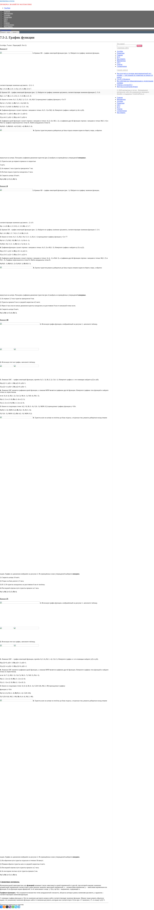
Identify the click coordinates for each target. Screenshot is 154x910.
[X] (7, 907)
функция (22, 909)
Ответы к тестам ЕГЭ (124, 85)
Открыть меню (5, 30)
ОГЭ (6, 19)
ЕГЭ (5, 21)
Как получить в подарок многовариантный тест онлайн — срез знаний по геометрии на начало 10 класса (135, 75)
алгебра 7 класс (12, 909)
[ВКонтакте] (1, 907)
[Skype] (16, 907)
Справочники (9, 25)
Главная (7, 11)
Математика (8, 13)
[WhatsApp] (13, 907)
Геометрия (8, 17)
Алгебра (7, 15)
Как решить (8, 26)
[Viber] (10, 907)
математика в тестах (7, 1)
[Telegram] (19, 907)
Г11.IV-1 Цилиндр (123, 79)
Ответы (7, 23)
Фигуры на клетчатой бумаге (127, 87)
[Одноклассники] (4, 907)
